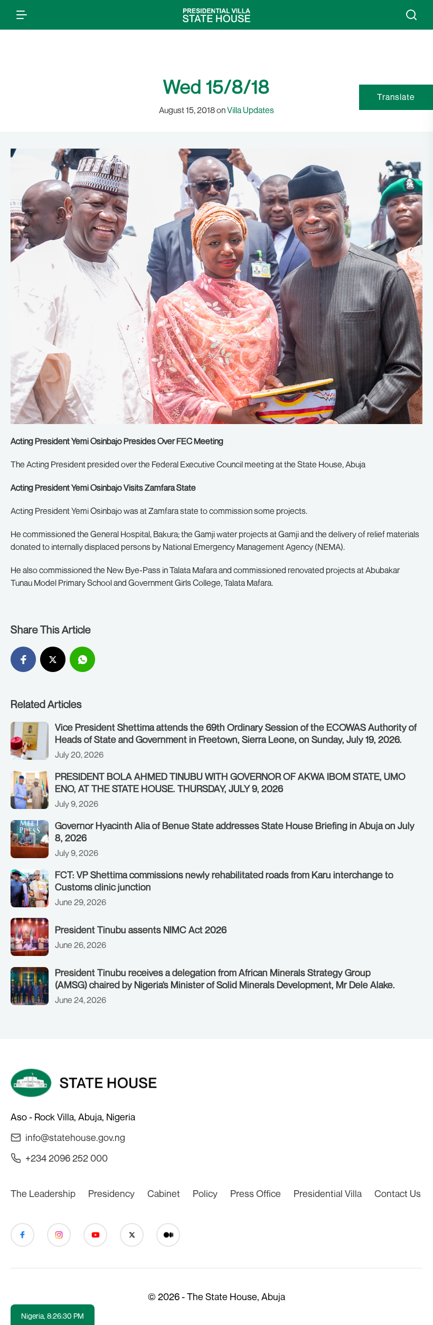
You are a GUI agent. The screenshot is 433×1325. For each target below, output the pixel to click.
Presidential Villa (328, 1193)
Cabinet (163, 1193)
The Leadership (43, 1193)
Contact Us (397, 1193)
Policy (205, 1193)
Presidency (111, 1193)
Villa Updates (250, 110)
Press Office (255, 1193)
